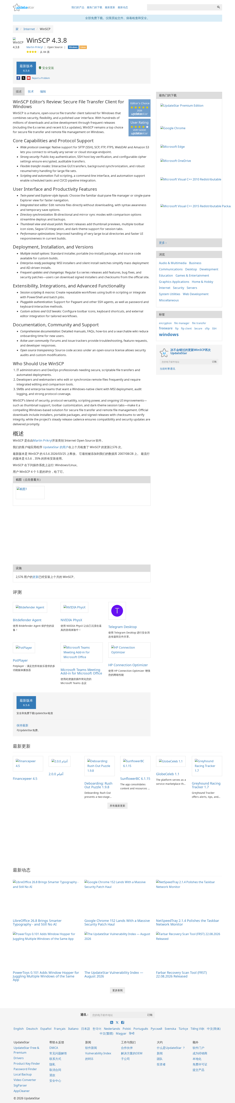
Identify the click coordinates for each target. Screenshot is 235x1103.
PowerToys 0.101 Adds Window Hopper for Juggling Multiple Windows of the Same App (46, 976)
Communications (171, 269)
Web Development (196, 294)
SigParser (20, 1085)
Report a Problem (41, 78)
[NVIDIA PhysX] (74, 607)
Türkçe (183, 1029)
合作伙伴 (127, 1048)
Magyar (121, 1033)
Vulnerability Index (98, 1053)
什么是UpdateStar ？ (171, 1048)
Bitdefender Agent (27, 620)
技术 (31, 91)
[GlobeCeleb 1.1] (171, 761)
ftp (176, 328)
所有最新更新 (117, 805)
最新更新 (110, 7)
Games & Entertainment (192, 275)
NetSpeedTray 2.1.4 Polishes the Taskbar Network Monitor (187, 922)
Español (45, 1029)
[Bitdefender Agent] (30, 607)
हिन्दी (131, 1033)
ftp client (186, 328)
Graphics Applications (174, 282)
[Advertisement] (82, 535)
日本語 (85, 1029)
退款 (52, 1075)
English (19, 1029)
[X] (24, 78)
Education (166, 275)
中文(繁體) (106, 1033)
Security (178, 288)
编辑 (43, 91)
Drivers (19, 1058)
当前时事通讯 (167, 368)
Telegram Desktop (122, 627)
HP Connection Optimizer (128, 665)
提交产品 (198, 1070)
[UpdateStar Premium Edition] (182, 105)
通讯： (84, 1015)
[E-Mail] (29, 78)
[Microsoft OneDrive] (176, 161)
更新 (36, 577)
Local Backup (23, 1074)
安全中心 (55, 1081)
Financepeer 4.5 (25, 778)
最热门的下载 (94, 7)
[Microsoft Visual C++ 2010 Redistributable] (191, 179)
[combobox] (181, 7)
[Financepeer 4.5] (28, 763)
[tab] (19, 91)
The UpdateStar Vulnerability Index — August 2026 (113, 974)
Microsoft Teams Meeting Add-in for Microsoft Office (81, 671)
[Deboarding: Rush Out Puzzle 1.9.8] (99, 766)
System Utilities (169, 294)
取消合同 (55, 1070)
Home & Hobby (202, 282)
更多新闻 (117, 990)
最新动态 (123, 7)
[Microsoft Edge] (173, 146)
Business (195, 263)
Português (140, 1029)
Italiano (73, 1029)
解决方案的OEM (131, 1053)
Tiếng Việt (197, 1029)
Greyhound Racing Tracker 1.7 (206, 785)
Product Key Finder (27, 1064)
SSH (214, 328)
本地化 (197, 1059)
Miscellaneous (169, 300)
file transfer (199, 323)
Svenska (170, 1029)
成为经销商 (200, 1053)
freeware (166, 328)
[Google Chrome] (173, 128)
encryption (165, 323)
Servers (192, 288)
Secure (198, 328)
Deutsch (32, 1029)
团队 (160, 1059)
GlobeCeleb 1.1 (167, 774)
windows (169, 334)
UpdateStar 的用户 (55, 447)
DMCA (53, 1048)
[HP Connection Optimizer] (129, 650)
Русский (156, 1029)
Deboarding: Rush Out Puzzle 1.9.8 (98, 785)
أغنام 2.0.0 (56, 774)
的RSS (89, 1059)
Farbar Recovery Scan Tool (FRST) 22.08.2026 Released (181, 974)
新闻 (160, 1053)
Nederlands (112, 1029)
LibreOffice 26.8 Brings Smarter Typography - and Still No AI (37, 922)
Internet (164, 288)
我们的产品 (77, 7)
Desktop (191, 269)
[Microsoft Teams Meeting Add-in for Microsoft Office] (82, 652)
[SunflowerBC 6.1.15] (135, 763)
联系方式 (55, 1059)
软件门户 (198, 1048)
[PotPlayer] (24, 647)
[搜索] (218, 7)
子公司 (125, 1059)
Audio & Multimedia (173, 263)
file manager (181, 323)
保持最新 (22, 725)
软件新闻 (91, 1048)
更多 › (163, 243)
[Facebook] (19, 78)
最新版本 (26, 68)
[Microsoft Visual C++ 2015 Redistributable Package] (196, 206)
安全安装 (47, 68)
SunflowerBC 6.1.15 (135, 778)
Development (209, 269)
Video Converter (25, 1080)
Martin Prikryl (34, 47)
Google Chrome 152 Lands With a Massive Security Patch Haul (117, 922)
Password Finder (25, 1069)
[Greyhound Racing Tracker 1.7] (207, 766)
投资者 (161, 1064)
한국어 (97, 1029)
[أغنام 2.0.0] (60, 761)
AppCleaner (22, 1091)
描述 (19, 91)
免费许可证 (200, 1064)
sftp (207, 328)
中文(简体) (213, 1029)
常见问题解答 (58, 1053)
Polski (127, 1029)
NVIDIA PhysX (71, 620)
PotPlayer (20, 660)
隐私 (52, 1064)
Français (60, 1029)
